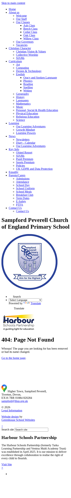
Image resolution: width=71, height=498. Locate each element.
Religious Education (27, 116)
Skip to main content (13, 3)
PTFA (19, 204)
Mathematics (23, 103)
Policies (20, 165)
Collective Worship (27, 54)
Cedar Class (30, 31)
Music (19, 106)
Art (18, 64)
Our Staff (21, 18)
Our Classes (23, 22)
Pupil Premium (24, 159)
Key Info (14, 149)
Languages (22, 100)
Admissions (22, 178)
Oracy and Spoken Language (40, 77)
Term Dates (22, 198)
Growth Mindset (25, 129)
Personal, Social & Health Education (37, 110)
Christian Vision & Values (31, 51)
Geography (22, 93)
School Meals (24, 191)
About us (14, 12)
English (20, 74)
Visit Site (6, 464)
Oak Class (29, 35)
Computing (22, 67)
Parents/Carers (17, 175)
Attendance (22, 181)
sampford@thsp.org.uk (14, 401)
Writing (27, 90)
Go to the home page (13, 358)
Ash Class (29, 25)
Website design (10, 416)
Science (20, 119)
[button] (11, 295)
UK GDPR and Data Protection (34, 168)
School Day (23, 185)
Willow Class (31, 38)
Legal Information (11, 410)
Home (12, 9)
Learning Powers (26, 133)
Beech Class (30, 28)
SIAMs (20, 58)
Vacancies (21, 45)
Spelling (28, 87)
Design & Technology (29, 71)
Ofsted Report (24, 152)
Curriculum (15, 61)
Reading (28, 84)
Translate (36, 303)
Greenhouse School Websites (18, 419)
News (12, 136)
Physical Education (27, 113)
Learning (14, 123)
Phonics (27, 80)
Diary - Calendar (25, 142)
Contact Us (15, 207)
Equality (13, 172)
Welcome (21, 15)
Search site (7, 429)
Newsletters (22, 139)
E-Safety (21, 201)
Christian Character (20, 48)
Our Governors (24, 41)
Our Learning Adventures (31, 126)
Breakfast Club (24, 194)
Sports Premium (25, 162)
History (20, 97)
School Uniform (25, 188)
